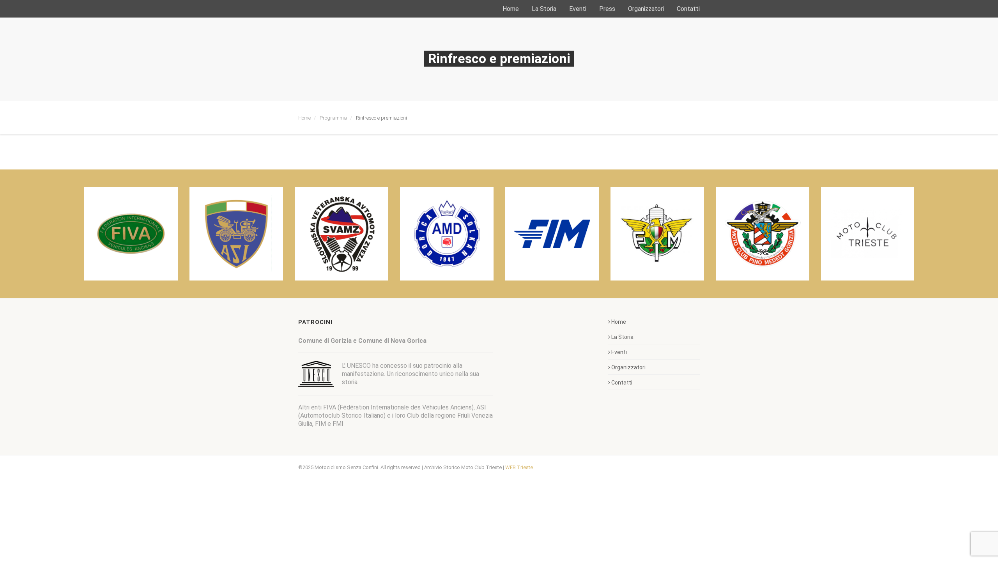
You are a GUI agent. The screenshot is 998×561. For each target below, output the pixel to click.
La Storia (544, 8)
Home (511, 8)
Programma (333, 118)
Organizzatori (646, 8)
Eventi (577, 8)
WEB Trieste (519, 467)
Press (607, 8)
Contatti (688, 8)
